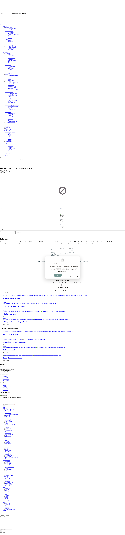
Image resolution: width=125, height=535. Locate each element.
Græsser (7, 448)
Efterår (6, 496)
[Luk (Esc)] (4, 532)
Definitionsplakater (9, 462)
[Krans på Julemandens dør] (45, 295)
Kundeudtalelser (6, 379)
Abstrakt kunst (8, 428)
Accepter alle (58, 275)
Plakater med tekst (6, 460)
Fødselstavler (8, 413)
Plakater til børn (6, 408)
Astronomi (7, 416)
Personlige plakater (6, 451)
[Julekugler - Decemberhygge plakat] (36, 319)
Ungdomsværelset (9, 482)
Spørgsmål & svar (6, 377)
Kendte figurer (8, 420)
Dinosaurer (7, 417)
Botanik (6, 438)
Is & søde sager (8, 418)
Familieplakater (8, 453)
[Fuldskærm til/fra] (1, 532)
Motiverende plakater (9, 465)
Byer (6, 470)
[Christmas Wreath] (34, 347)
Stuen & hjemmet (8, 484)
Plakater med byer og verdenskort (9, 471)
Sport (6, 490)
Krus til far (7, 504)
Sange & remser (8, 469)
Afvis (67, 275)
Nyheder (4, 510)
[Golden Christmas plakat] (38, 331)
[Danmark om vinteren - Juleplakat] (24, 339)
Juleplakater (7, 498)
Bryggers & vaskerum (9, 485)
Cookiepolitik (5, 390)
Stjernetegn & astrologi (10, 509)
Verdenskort (7, 415)
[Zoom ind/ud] (0, 532)
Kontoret (7, 480)
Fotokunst (7, 431)
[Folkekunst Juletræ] (34, 311)
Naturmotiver (5, 437)
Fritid (4, 487)
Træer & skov (8, 450)
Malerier (7, 427)
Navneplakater (8, 411)
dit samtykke (58, 267)
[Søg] (4, 406)
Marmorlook (7, 435)
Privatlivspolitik (6, 388)
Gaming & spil (8, 422)
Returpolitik (5, 387)
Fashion (6, 468)
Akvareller (7, 429)
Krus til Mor (7, 503)
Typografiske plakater (9, 467)
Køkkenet (7, 477)
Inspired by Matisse (9, 434)
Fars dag (7, 499)
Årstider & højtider (6, 492)
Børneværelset (8, 481)
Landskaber (7, 442)
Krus (4, 502)
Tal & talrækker (8, 410)
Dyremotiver (7, 441)
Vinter (6, 497)
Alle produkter (6, 380)
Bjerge (6, 440)
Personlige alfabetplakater (10, 458)
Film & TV (7, 423)
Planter (6, 449)
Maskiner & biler (8, 421)
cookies (58, 266)
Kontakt (4, 385)
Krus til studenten (8, 505)
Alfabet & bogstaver (9, 409)
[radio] (62, 190)
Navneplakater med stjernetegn (11, 414)
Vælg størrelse (3, 172)
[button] (12, 123)
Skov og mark (8, 443)
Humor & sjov (8, 463)
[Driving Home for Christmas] (32, 355)
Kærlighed (7, 464)
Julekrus (7, 507)
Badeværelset (8, 478)
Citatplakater (7, 461)
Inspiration (5, 376)
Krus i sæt (7, 508)
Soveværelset (8, 483)
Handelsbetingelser (6, 386)
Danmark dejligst (8, 430)
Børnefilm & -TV (8, 489)
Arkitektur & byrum (9, 475)
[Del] (3, 532)
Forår (6, 494)
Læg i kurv (19, 232)
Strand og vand (8, 444)
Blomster (7, 447)
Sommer (7, 495)
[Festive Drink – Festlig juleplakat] (30, 303)
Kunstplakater (5, 426)
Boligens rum (5, 476)
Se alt (4, 407)
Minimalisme (8, 436)
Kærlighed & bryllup (9, 455)
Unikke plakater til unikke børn (11, 424)
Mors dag (7, 501)
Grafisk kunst (8, 433)
